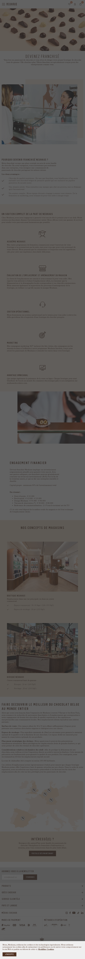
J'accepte (9, 954)
